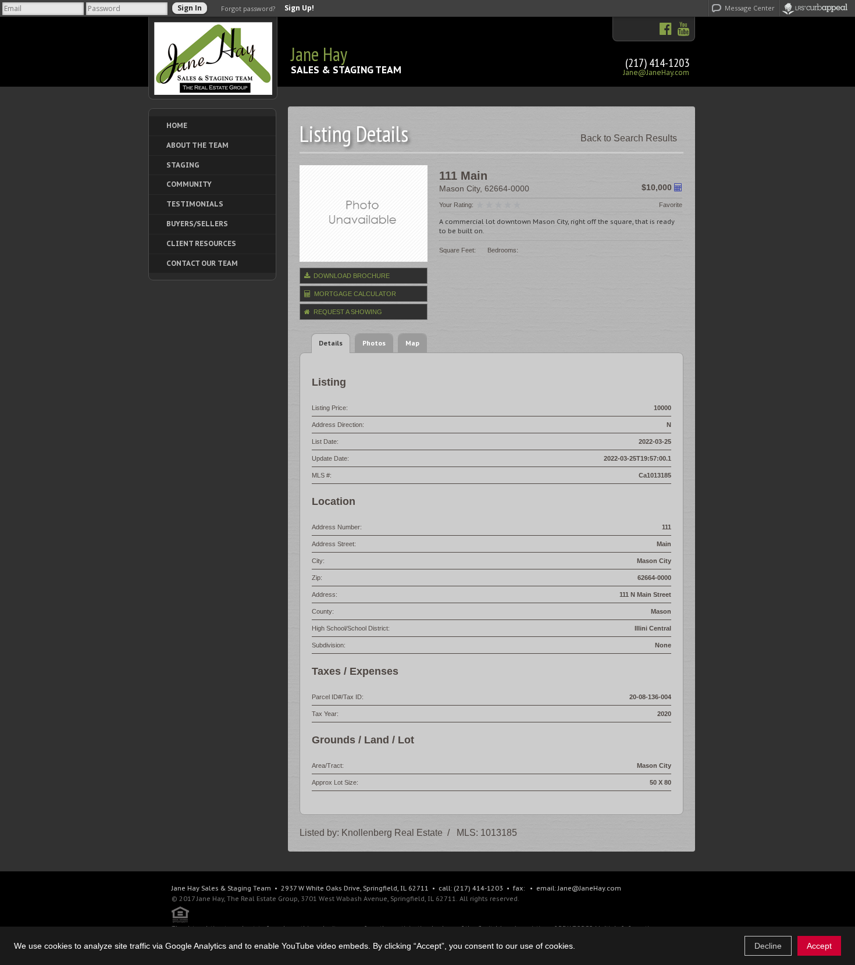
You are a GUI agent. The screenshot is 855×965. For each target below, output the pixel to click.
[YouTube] (681, 29)
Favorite (670, 204)
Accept (819, 945)
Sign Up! (299, 8)
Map (412, 343)
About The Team (197, 145)
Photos (374, 343)
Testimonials (194, 204)
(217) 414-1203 (657, 62)
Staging (183, 165)
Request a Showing (347, 311)
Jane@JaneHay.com (656, 72)
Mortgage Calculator (354, 293)
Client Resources (201, 243)
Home (176, 125)
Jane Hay (319, 54)
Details (331, 343)
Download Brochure (351, 275)
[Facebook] (666, 29)
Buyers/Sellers (197, 223)
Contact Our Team (202, 263)
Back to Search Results (628, 138)
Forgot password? (248, 8)
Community (189, 184)
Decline (768, 945)
